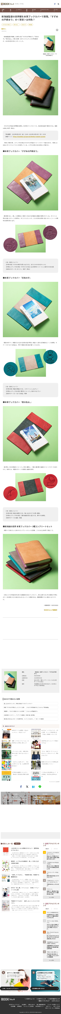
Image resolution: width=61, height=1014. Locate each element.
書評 (10, 10)
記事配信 (19, 1006)
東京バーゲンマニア (44, 1001)
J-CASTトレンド (41, 999)
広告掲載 (13, 1006)
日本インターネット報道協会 (52, 1008)
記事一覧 (3, 10)
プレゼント (56, 10)
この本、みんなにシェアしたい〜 (10, 988)
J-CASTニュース (29, 999)
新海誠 (30, 24)
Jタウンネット (56, 1001)
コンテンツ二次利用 (29, 1006)
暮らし (4, 29)
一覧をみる (17, 843)
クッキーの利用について (53, 1004)
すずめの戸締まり (7, 24)
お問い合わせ (31, 1004)
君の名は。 (16, 24)
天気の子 (24, 24)
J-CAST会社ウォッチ (54, 999)
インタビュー (19, 10)
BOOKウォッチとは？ (14, 1004)
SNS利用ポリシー (39, 1006)
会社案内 (24, 1004)
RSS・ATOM (56, 1006)
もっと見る (51, 897)
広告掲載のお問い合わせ (38, 988)
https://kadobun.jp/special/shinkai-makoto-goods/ (29, 137)
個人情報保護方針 (41, 1004)
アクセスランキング (44, 10)
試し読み (34, 10)
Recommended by (52, 781)
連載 (26, 10)
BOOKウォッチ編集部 (50, 610)
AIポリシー (49, 1006)
